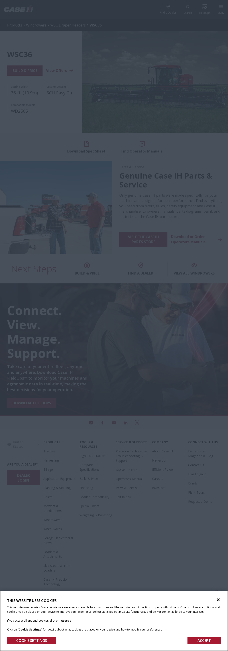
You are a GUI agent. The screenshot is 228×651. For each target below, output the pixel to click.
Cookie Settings (31, 640)
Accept (204, 640)
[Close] (218, 599)
